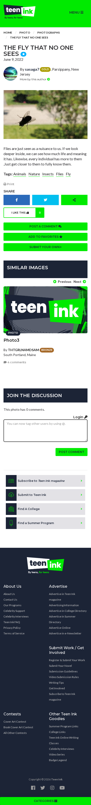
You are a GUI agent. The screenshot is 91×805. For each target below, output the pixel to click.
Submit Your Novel (60, 665)
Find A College (29, 509)
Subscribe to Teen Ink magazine (62, 696)
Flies (59, 174)
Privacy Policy (12, 627)
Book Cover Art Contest (18, 727)
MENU (74, 12)
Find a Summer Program (36, 523)
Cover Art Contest (15, 721)
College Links (57, 732)
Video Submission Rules (64, 677)
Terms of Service (14, 633)
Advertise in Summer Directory (62, 619)
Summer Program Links (63, 726)
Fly (68, 174)
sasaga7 (32, 69)
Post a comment (43, 226)
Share (9, 191)
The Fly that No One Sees (29, 37)
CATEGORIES (44, 801)
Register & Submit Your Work (67, 660)
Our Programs (12, 605)
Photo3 (11, 340)
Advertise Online (59, 627)
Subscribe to (41, 481)
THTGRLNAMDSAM (23, 350)
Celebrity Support (14, 611)
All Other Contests (15, 733)
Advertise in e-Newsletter (65, 633)
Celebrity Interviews (16, 616)
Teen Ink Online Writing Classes (63, 740)
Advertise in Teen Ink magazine (62, 596)
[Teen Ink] (23, 12)
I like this (26, 212)
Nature (34, 174)
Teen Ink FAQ (12, 622)
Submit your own (44, 247)
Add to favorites (43, 236)
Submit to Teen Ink (32, 495)
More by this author (33, 79)
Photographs (48, 32)
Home (8, 32)
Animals (19, 174)
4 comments (16, 362)
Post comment (71, 452)
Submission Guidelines (63, 671)
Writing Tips (56, 682)
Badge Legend (58, 760)
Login (78, 417)
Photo (24, 32)
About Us (9, 594)
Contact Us (10, 599)
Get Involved (57, 688)
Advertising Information (64, 605)
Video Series (57, 754)
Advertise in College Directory (68, 611)
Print (10, 184)
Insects (48, 174)
